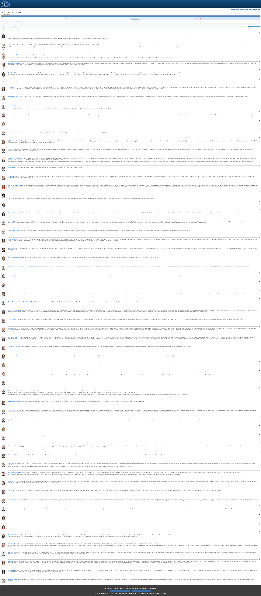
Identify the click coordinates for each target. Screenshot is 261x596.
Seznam (3, 12)
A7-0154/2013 (3, 18)
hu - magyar (247, 9)
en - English (238, 9)
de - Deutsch (234, 9)
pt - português (253, 9)
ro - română (254, 9)
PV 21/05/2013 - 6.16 (134, 18)
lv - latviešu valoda (245, 9)
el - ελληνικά (237, 9)
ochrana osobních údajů (143, 593)
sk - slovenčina (255, 9)
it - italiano (243, 9)
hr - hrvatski (242, 9)
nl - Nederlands (250, 9)
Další (12, 12)
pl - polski (251, 9)
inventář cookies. (163, 593)
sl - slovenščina (256, 9)
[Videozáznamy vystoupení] (3, 29)
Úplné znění (19, 12)
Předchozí (8, 12)
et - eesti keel (236, 9)
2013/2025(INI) (6, 14)
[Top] (259, 32)
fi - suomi (258, 9)
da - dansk (233, 9)
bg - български (229, 9)
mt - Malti (249, 9)
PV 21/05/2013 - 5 (69, 18)
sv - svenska (259, 9)
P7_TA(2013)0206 (199, 18)
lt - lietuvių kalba (246, 9)
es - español (231, 9)
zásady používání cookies (154, 593)
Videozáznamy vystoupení (255, 27)
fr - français (240, 9)
